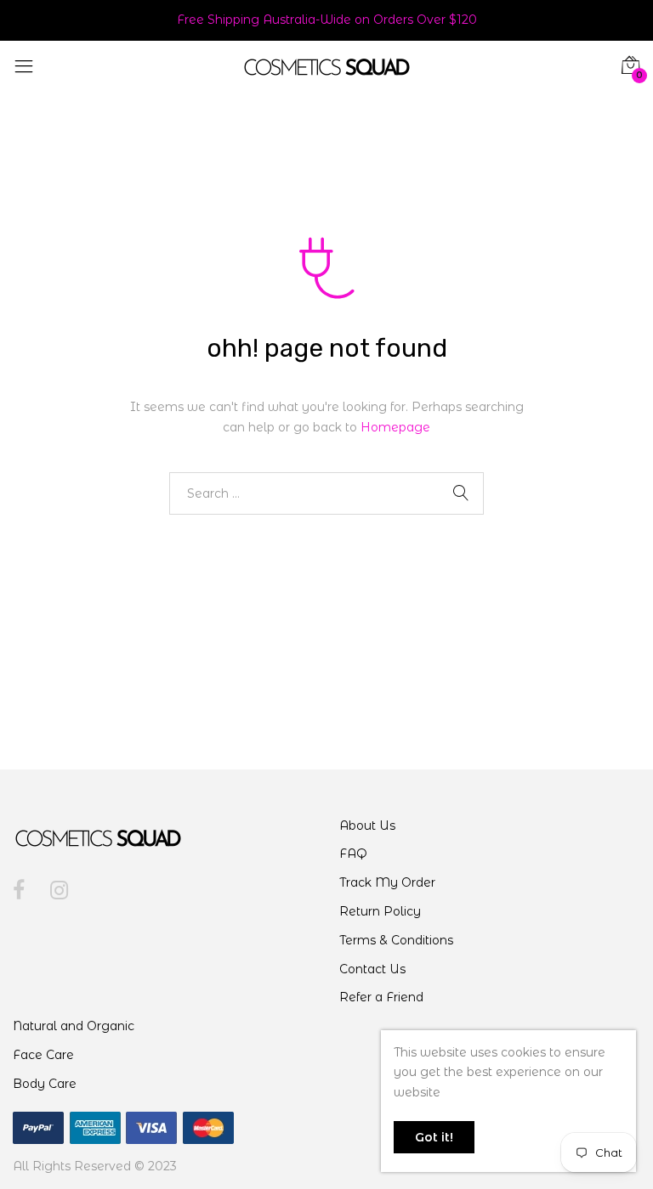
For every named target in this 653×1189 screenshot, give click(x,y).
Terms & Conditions (396, 940)
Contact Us (372, 969)
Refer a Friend (381, 997)
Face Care (43, 1054)
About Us (367, 825)
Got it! (434, 1137)
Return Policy (380, 911)
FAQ (353, 853)
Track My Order (387, 882)
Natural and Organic (73, 1026)
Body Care (45, 1083)
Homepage (395, 427)
